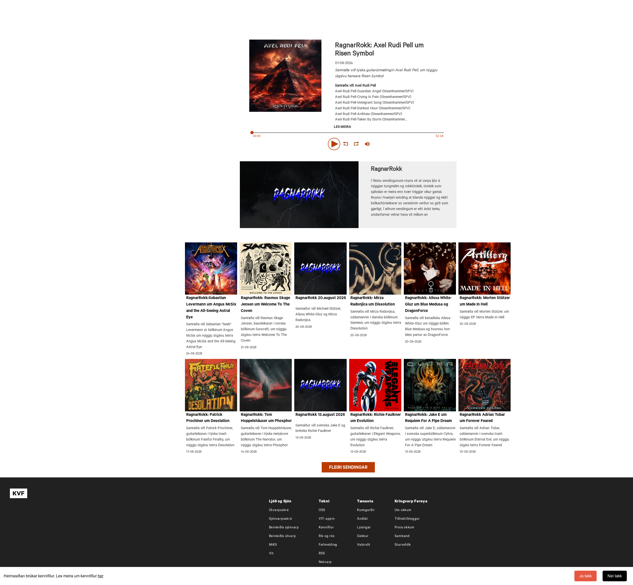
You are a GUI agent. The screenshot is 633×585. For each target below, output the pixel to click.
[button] (334, 144)
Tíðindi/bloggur (407, 519)
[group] (367, 144)
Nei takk (615, 576)
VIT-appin (327, 519)
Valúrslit (363, 545)
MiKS (273, 545)
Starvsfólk (403, 545)
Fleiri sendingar (348, 468)
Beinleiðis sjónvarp (284, 528)
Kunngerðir (366, 510)
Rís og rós (327, 536)
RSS (322, 554)
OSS (322, 510)
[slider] (390, 144)
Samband (402, 536)
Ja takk (585, 576)
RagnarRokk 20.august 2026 (320, 298)
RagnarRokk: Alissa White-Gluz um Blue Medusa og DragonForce (428, 304)
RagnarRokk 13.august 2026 (320, 415)
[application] (348, 143)
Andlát (362, 519)
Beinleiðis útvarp (282, 536)
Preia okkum (404, 528)
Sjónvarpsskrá (280, 519)
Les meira (342, 127)
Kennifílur (326, 528)
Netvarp (325, 562)
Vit (271, 554)
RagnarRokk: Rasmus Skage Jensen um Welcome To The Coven (265, 304)
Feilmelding (328, 545)
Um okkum (403, 510)
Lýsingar (364, 528)
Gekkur (363, 536)
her (100, 576)
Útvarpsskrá (279, 510)
